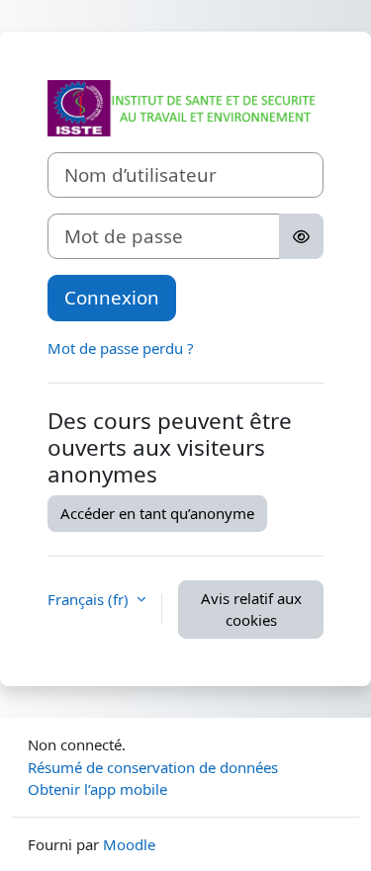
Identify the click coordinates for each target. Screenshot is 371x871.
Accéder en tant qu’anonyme (157, 513)
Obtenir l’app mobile (97, 789)
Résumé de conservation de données (153, 767)
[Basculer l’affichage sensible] (301, 236)
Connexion (111, 297)
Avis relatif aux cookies (251, 609)
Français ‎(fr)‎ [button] (90, 599)
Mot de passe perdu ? (120, 348)
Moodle (129, 844)
